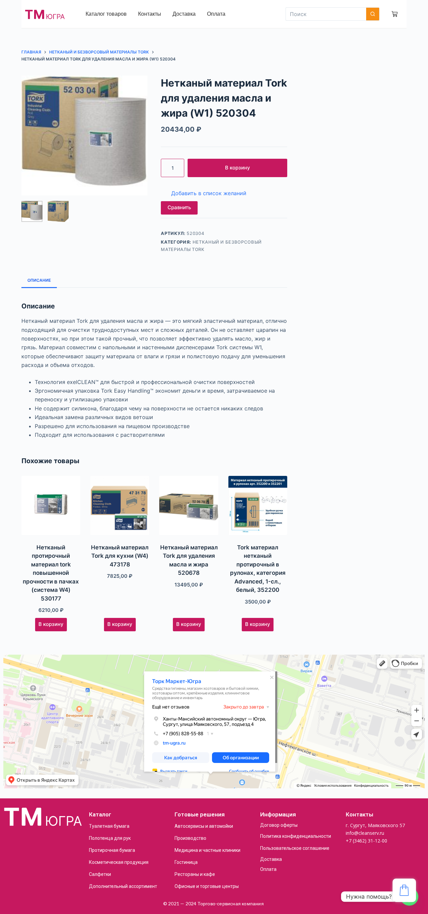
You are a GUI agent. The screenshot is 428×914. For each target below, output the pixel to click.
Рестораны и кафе (195, 874)
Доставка (271, 859)
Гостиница (186, 862)
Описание (39, 280)
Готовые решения (200, 814)
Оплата (268, 869)
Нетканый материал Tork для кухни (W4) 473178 (119, 556)
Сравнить (179, 207)
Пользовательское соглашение (294, 848)
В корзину (237, 167)
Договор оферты (279, 825)
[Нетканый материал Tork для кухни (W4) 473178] (119, 505)
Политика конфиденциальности (295, 836)
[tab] (39, 280)
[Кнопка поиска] (373, 14)
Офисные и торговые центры (207, 886)
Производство (190, 838)
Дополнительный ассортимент (123, 886)
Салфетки (100, 874)
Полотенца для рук (110, 838)
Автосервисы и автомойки (204, 826)
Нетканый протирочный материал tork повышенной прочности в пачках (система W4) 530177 (51, 573)
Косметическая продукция (118, 862)
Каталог (100, 814)
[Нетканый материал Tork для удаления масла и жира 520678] (188, 505)
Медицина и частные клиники (207, 850)
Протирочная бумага (112, 850)
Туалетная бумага (109, 826)
